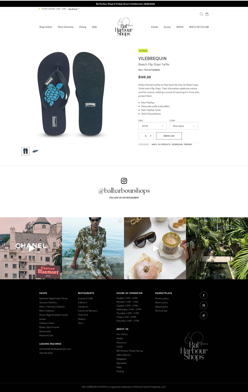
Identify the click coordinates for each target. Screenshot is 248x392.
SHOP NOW (148, 3)
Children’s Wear (46, 322)
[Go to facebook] (204, 295)
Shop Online (45, 26)
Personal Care (46, 335)
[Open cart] (207, 14)
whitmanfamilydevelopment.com (55, 348)
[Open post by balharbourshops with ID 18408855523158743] (31, 248)
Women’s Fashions (48, 302)
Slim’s (80, 322)
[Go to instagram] (204, 305)
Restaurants (45, 331)
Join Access (73, 9)
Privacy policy (162, 298)
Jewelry (42, 318)
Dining (82, 26)
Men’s (154, 144)
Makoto (82, 318)
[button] (25, 151)
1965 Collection (124, 354)
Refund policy (161, 306)
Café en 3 (82, 302)
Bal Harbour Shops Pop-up (130, 350)
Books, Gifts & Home (49, 327)
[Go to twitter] (204, 315)
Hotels (120, 346)
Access (167, 26)
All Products (164, 144)
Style (94, 26)
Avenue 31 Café (85, 298)
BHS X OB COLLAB (199, 26)
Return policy (161, 302)
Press (119, 367)
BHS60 (180, 26)
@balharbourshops (124, 191)
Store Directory (65, 26)
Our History (122, 334)
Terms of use (161, 310)
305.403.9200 (46, 353)
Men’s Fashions (46, 310)
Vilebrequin (177, 144)
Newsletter (122, 363)
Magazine (121, 358)
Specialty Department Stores (53, 298)
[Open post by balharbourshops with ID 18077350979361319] (217, 248)
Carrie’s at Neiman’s (87, 310)
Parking (120, 371)
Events (154, 26)
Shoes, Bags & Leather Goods (53, 314)
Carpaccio (83, 306)
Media (120, 338)
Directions (121, 342)
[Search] (201, 14)
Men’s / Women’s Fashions (52, 306)
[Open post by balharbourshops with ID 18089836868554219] (155, 248)
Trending (188, 144)
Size (140, 120)
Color (172, 120)
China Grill (83, 314)
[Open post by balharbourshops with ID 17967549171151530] (93, 248)
